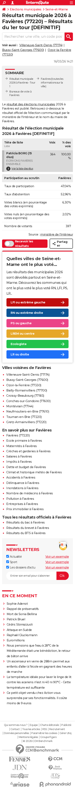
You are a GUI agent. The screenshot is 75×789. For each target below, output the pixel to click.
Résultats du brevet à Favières (27, 528)
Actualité (15, 556)
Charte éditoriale (49, 725)
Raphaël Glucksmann (22, 635)
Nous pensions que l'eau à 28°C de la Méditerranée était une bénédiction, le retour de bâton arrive (38, 651)
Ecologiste (18, 344)
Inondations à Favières (22, 488)
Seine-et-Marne (56, 9)
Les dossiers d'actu (22, 567)
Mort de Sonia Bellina (22, 614)
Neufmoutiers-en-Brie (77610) (27, 411)
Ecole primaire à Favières (24, 440)
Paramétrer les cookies (44, 733)
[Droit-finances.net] (55, 767)
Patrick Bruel (16, 619)
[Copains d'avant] (20, 776)
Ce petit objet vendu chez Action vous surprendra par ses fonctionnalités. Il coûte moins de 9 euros (37, 698)
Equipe (34, 725)
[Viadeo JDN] (55, 776)
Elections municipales (25, 9)
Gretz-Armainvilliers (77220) (26, 422)
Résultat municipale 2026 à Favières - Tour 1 (22, 82)
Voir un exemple (57, 556)
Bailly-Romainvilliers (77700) (26, 390)
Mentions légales (28, 737)
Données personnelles (16, 733)
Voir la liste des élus (22, 168)
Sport (13, 562)
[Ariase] (20, 784)
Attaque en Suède (19, 630)
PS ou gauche (21, 323)
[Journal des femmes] (20, 759)
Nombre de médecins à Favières (29, 493)
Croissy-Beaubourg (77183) (25, 396)
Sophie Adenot (17, 604)
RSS (44, 729)
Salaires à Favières (19, 456)
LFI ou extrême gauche (28, 302)
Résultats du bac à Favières (25, 522)
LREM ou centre (22, 333)
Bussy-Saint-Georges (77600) (23, 50)
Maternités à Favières (21, 446)
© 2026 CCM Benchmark (37, 741)
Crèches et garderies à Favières (28, 451)
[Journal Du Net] (20, 767)
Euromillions (16, 640)
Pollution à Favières (20, 499)
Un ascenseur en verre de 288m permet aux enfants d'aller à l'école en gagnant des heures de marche (39, 666)
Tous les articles (31, 729)
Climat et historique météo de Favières (34, 472)
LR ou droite (20, 354)
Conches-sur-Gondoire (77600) (28, 401)
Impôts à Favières (19, 462)
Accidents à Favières (20, 477)
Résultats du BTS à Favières (26, 533)
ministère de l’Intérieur (56, 234)
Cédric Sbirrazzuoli (20, 624)
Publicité (66, 725)
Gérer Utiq (65, 733)
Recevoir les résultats (24, 243)
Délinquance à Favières (22, 483)
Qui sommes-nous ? (16, 725)
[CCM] (55, 759)
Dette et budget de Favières (26, 467)
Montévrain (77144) (19, 406)
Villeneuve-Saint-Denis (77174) (40, 45)
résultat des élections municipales (30, 104)
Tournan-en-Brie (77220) (24, 417)
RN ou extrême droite (27, 313)
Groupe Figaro (48, 737)
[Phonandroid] (55, 784)
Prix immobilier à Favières (25, 509)
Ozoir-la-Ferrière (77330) (23, 385)
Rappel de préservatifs (23, 609)
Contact (15, 729)
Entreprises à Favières (22, 504)
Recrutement (57, 729)
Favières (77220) (18, 435)
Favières (46, 78)
